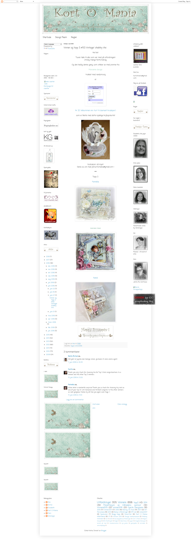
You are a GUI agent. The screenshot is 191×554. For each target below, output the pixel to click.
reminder (142, 523)
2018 (48, 256)
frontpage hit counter (48, 87)
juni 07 (52, 295)
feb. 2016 (51, 327)
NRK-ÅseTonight (107, 521)
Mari (49, 513)
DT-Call (133, 512)
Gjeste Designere (135, 507)
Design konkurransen (132, 517)
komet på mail (101, 523)
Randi (95, 278)
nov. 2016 (51, 269)
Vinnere (122, 502)
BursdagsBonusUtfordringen (123, 519)
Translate (51, 49)
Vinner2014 (108, 510)
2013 (48, 341)
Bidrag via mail (128, 510)
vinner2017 (143, 512)
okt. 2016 (51, 273)
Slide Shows (123, 521)
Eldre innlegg (122, 404)
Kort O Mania (53, 511)
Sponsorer (104, 514)
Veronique (51, 516)
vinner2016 (78, 346)
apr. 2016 (51, 319)
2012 (48, 345)
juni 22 (52, 289)
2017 (48, 260)
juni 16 (52, 292)
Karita (70, 369)
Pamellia (95, 182)
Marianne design (95, 69)
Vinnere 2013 (117, 517)
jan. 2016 (51, 331)
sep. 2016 (51, 276)
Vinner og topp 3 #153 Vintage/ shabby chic (53, 303)
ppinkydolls (134, 523)
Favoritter (128, 514)
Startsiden (96, 404)
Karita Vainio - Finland (95, 228)
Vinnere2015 (102, 507)
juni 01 (52, 312)
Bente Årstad (73, 356)
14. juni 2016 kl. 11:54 (75, 395)
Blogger (103, 531)
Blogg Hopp (116, 514)
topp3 (72, 346)
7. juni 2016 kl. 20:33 (75, 362)
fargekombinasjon (140, 521)
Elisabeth (51, 508)
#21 (107, 519)
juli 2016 (51, 282)
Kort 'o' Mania (137, 519)
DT (109, 517)
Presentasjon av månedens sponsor (122, 505)
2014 (48, 338)
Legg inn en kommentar (75, 400)
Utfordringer (104, 502)
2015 (48, 335)
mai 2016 (51, 316)
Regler (74, 37)
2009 (48, 354)
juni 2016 (51, 286)
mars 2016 (52, 322)
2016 (48, 263)
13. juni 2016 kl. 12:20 (75, 377)
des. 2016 (51, 266)
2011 (48, 348)
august (131, 521)
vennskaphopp (101, 525)
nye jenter (125, 523)
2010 (48, 351)
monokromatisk (114, 523)
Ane (49, 502)
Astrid (50, 505)
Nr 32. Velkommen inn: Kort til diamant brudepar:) (95, 110)
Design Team (61, 37)
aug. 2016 (51, 279)
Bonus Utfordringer (121, 512)
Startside (47, 37)
